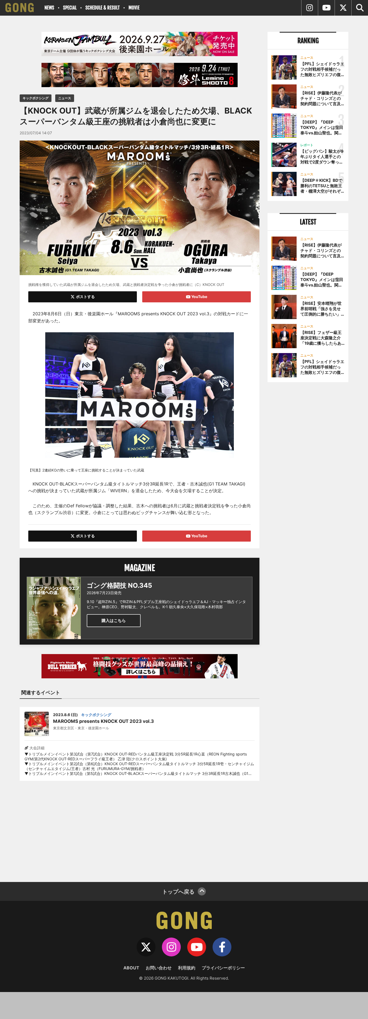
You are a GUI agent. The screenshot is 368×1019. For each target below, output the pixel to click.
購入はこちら (114, 620)
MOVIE (134, 8)
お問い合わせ (159, 967)
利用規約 (186, 967)
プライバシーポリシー (223, 967)
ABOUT (131, 967)
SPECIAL (70, 8)
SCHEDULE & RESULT (102, 8)
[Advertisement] (139, 828)
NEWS (49, 8)
